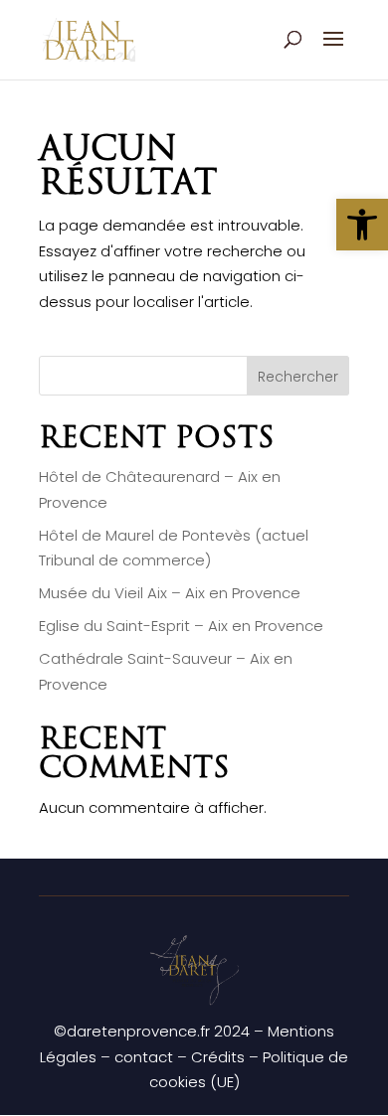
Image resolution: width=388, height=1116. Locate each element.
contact (143, 1056)
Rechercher (298, 377)
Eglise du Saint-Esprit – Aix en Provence (181, 625)
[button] (362, 224)
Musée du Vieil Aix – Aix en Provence (169, 592)
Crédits (218, 1056)
